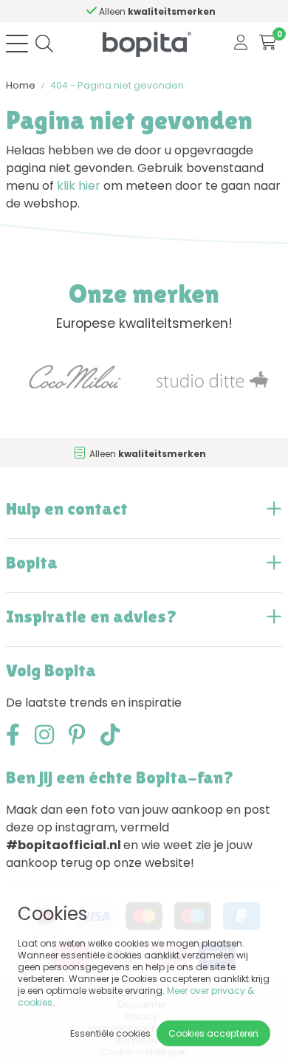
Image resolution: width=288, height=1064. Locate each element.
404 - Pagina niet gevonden (117, 85)
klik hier (78, 185)
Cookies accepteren (213, 1033)
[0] (267, 43)
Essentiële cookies (110, 1033)
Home (20, 85)
